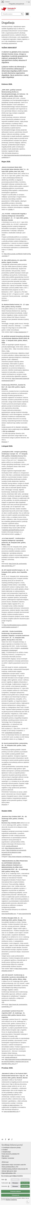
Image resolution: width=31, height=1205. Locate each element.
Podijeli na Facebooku (5, 1139)
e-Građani (5, 1149)
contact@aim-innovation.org (13, 733)
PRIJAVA (4, 300)
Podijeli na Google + (12, 1139)
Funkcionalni (5, 1183)
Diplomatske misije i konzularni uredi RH (14, 1164)
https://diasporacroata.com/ (13, 848)
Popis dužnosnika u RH (9, 1173)
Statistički (4, 1186)
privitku (10, 209)
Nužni (3, 1179)
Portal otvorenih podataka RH (10, 1154)
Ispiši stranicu (2, 1139)
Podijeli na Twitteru (9, 1139)
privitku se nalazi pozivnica (11, 1105)
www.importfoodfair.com (9, 913)
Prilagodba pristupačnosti (16, 4)
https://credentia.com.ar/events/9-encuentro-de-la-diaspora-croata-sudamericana (14, 852)
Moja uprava (5, 1156)
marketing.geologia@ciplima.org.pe (13, 530)
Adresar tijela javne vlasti (9, 1171)
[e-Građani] (8, 2)
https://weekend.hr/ (21, 332)
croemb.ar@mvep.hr (12, 846)
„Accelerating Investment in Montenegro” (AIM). (15, 650)
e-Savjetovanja (6, 1152)
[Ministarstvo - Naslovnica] (15, 9)
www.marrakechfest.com (11, 1111)
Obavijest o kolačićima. (11, 1199)
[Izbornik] (27, 14)
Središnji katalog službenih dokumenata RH (15, 1169)
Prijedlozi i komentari (8, 1158)
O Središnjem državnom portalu (11, 1147)
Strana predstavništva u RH (10, 1167)
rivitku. (21, 739)
